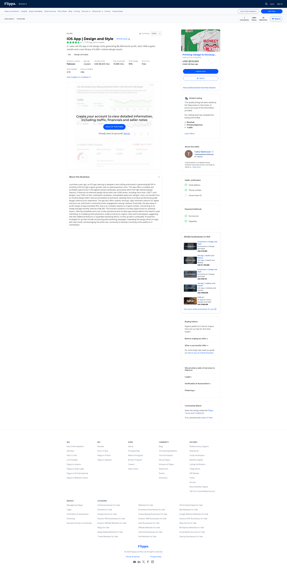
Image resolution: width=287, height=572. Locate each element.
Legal (69, 509)
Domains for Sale (104, 509)
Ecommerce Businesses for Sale (151, 509)
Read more (197, 167)
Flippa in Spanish (104, 460)
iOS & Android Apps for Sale (191, 505)
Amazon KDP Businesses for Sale (193, 518)
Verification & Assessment (77, 514)
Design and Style (81, 55)
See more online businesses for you (199, 309)
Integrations (195, 469)
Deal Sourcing (50, 11)
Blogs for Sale (103, 527)
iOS (69, 55)
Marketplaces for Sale (188, 509)
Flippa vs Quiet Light (75, 469)
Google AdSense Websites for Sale (193, 514)
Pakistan (71, 64)
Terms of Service (133, 556)
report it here (207, 417)
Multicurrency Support (199, 446)
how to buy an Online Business (200, 353)
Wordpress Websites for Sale (191, 527)
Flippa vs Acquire (74, 464)
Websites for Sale (145, 505)
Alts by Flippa (164, 460)
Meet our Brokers (11, 11)
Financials (21, 19)
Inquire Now (201, 71)
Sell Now (271, 11)
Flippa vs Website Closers (77, 478)
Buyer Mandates (35, 11)
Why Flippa (62, 11)
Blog (70, 11)
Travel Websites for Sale (107, 536)
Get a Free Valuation (248, 11)
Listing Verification (197, 464)
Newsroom (163, 469)
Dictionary (163, 478)
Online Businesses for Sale (108, 505)
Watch (202, 78)
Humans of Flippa (166, 464)
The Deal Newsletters (168, 451)
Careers (131, 464)
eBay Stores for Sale (187, 523)
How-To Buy (102, 451)
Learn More (190, 133)
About (130, 446)
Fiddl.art (201, 297)
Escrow (193, 482)
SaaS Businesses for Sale (148, 523)
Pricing (77, 11)
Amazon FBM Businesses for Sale (152, 518)
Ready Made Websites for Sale (110, 532)
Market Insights (196, 460)
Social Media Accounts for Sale (192, 532)
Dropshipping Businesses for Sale (152, 514)
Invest (192, 478)
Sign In (127, 133)
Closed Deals (117, 11)
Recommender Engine (199, 486)
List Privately (72, 460)
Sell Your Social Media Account (202, 491)
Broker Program (135, 460)
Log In (272, 4)
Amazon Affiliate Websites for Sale (111, 523)
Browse (100, 446)
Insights (24, 11)
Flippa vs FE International (77, 473)
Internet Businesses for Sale (150, 532)
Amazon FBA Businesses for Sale (111, 518)
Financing (71, 518)
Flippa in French (104, 455)
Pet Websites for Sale (147, 536)
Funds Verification (197, 455)
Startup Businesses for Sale (191, 536)
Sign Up (280, 4)
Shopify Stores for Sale (107, 514)
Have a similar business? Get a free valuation (199, 88)
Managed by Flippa (75, 505)
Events (107, 11)
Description (9, 19)
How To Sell (72, 455)
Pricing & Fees (134, 451)
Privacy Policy (155, 556)
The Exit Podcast (166, 455)
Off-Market (194, 473)
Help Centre (133, 469)
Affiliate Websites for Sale (149, 527)
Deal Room (194, 451)
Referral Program (135, 455)
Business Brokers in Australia (79, 523)
